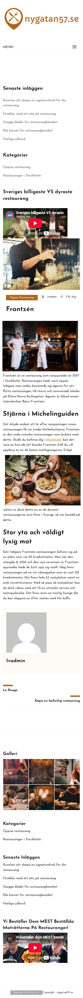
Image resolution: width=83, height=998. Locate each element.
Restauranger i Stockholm (22, 175)
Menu (8, 47)
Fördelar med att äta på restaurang (29, 114)
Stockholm (54, 440)
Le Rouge (10, 690)
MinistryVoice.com (31, 993)
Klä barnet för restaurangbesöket (28, 130)
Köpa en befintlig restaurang (57, 701)
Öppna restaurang (22, 297)
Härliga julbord (14, 139)
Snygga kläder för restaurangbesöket (30, 122)
